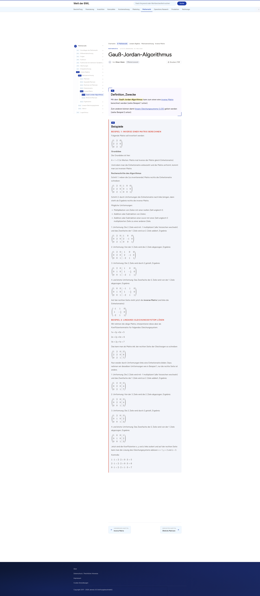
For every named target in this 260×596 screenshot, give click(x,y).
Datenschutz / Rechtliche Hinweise (86, 573)
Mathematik (82, 46)
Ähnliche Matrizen (91, 98)
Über (75, 569)
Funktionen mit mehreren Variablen (91, 62)
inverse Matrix (167, 99)
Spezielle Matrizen (89, 82)
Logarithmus (84, 112)
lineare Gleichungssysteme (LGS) (149, 109)
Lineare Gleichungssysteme (90, 105)
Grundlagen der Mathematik (89, 50)
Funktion (83, 59)
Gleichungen (84, 66)
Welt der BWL (81, 3)
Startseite (111, 44)
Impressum (77, 578)
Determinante (88, 88)
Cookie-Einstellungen (81, 583)
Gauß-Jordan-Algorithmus (94, 94)
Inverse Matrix (88, 91)
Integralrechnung (85, 69)
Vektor (84, 108)
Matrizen (86, 79)
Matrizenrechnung (88, 75)
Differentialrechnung (86, 53)
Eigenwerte (87, 101)
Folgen (82, 56)
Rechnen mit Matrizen (91, 85)
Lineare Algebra (85, 72)
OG (110, 62)
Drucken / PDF (175, 62)
